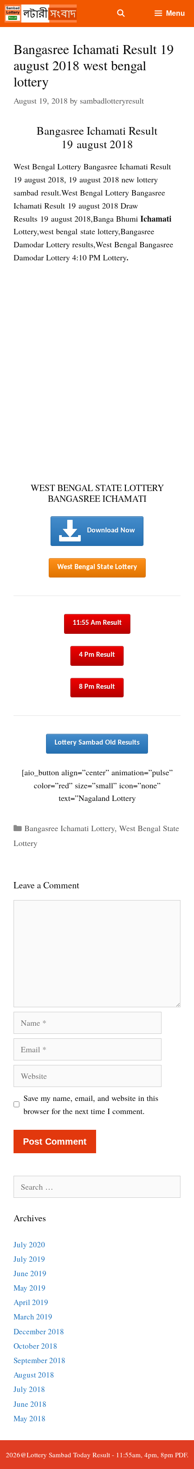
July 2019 (29, 1259)
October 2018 (35, 1346)
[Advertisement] (97, 373)
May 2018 (30, 1418)
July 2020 (29, 1244)
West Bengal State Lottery (97, 567)
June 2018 (30, 1404)
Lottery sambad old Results (97, 742)
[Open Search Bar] (121, 13)
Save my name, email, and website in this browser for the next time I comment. (90, 1104)
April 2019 (31, 1302)
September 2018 (39, 1360)
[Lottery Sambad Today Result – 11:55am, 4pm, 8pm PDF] (43, 13)
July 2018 (29, 1389)
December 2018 (39, 1331)
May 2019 (30, 1288)
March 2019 (33, 1316)
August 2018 (34, 1374)
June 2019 (30, 1273)
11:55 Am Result (97, 623)
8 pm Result (97, 687)
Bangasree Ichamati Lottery (69, 828)
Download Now (111, 530)
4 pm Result (97, 655)
